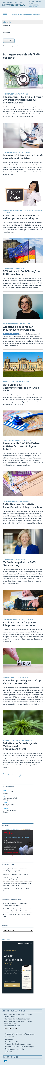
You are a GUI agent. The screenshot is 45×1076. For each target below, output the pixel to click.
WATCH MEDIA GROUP (17, 6)
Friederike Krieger (11, 324)
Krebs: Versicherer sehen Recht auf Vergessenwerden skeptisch (21, 217)
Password (6, 32)
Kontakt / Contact (11, 1041)
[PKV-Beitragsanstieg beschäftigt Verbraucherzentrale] (23, 660)
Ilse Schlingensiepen (12, 152)
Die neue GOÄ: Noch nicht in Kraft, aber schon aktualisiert (23, 157)
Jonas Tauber (8, 94)
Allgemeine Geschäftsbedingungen (17, 1019)
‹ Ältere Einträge (11, 775)
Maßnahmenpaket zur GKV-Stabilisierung (19, 564)
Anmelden (33, 6)
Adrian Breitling (10, 382)
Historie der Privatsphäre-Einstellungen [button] (19, 1046)
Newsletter (34, 5)
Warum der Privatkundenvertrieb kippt (15, 874)
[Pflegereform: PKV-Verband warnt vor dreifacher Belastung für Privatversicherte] (23, 76)
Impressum (9, 1039)
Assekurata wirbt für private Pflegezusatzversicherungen (19, 624)
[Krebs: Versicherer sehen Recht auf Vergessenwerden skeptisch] (23, 193)
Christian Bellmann (11, 440)
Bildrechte (8, 1052)
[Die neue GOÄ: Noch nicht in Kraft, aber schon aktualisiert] (23, 135)
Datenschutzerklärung (12, 1026)
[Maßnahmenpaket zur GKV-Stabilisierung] (23, 541)
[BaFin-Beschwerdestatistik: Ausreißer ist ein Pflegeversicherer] (23, 483)
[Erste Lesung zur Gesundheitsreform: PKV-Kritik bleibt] (23, 364)
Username (6, 25)
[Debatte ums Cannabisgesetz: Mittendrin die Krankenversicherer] (23, 722)
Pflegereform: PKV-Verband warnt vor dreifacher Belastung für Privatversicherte (23, 99)
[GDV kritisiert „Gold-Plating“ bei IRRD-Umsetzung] (23, 250)
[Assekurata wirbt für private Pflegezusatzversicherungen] (23, 602)
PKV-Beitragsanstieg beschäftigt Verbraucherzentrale (22, 682)
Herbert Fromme (10, 210)
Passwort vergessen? (10, 46)
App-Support (9, 1036)
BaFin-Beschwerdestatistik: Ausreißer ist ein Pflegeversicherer (23, 506)
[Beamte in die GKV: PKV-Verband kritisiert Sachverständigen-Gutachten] (23, 422)
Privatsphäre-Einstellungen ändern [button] (18, 1044)
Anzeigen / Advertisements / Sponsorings (20, 1034)
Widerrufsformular (10, 1028)
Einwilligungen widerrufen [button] (14, 1049)
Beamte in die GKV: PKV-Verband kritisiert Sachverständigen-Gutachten (22, 446)
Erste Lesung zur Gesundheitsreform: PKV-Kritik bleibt (21, 387)
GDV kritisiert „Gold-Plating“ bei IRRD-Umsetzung (21, 273)
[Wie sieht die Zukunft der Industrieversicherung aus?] (23, 306)
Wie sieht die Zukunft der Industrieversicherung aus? (19, 328)
